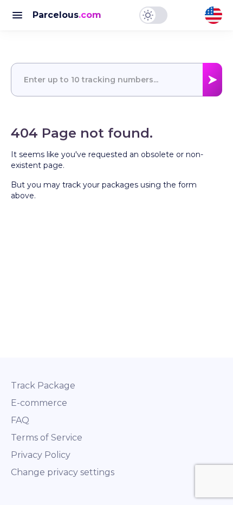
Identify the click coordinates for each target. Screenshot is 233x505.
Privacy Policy (40, 455)
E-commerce (39, 403)
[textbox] (116, 79)
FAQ (20, 420)
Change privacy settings (62, 472)
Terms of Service (46, 437)
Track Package (43, 385)
